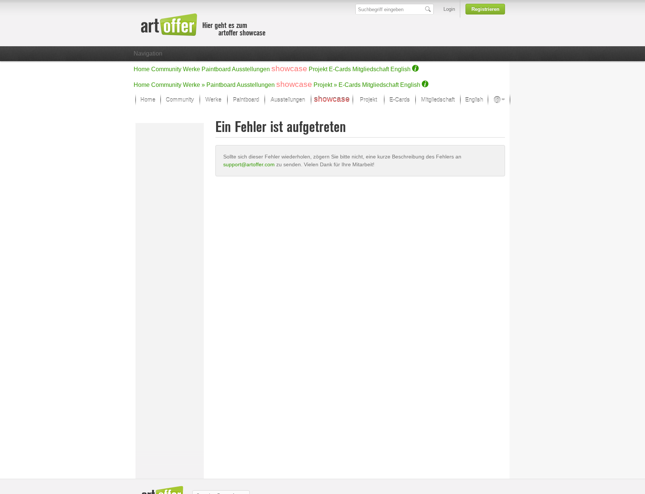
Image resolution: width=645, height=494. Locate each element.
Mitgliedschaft (370, 69)
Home (142, 69)
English (400, 69)
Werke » (194, 85)
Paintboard (216, 69)
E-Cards (340, 69)
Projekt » (325, 85)
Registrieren (485, 9)
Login (449, 9)
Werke (191, 69)
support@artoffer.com (249, 164)
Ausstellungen (251, 69)
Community (166, 69)
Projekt (318, 69)
